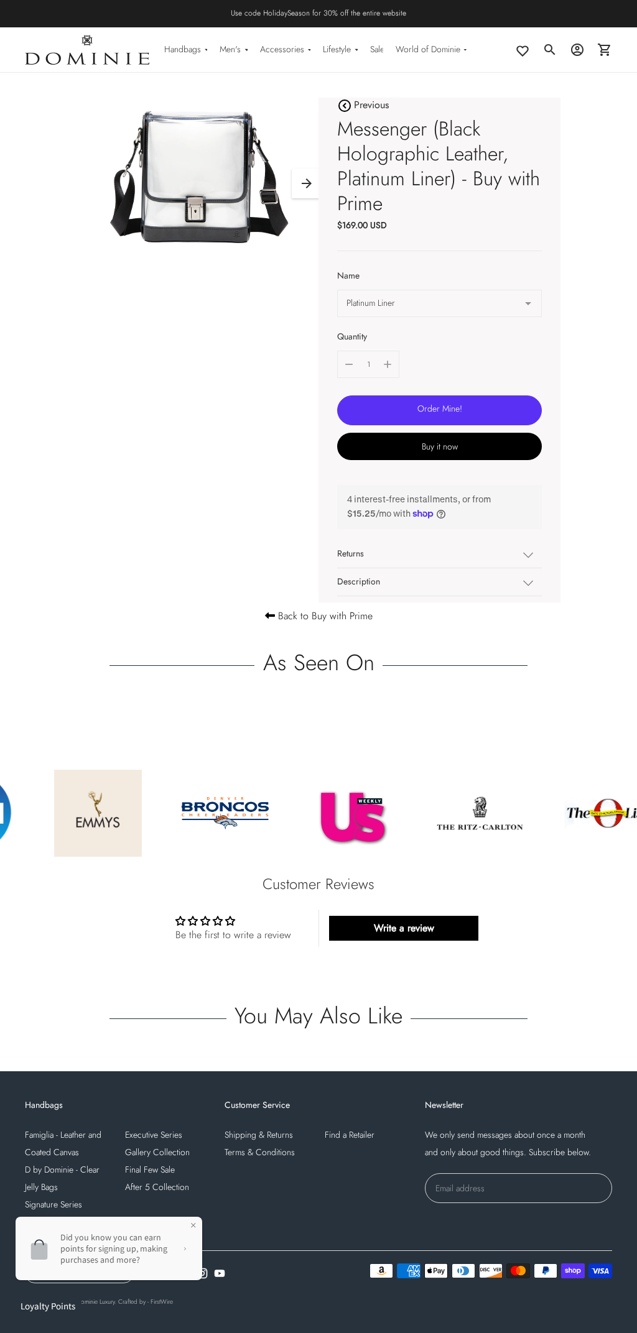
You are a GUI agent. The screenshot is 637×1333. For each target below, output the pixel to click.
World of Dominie (428, 49)
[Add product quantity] (387, 364)
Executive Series (153, 1134)
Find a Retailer (349, 1134)
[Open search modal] (550, 49)
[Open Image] (196, 177)
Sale (377, 49)
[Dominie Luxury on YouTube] (219, 1273)
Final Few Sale (150, 1169)
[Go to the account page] (577, 49)
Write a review (404, 928)
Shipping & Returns (259, 1134)
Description (358, 581)
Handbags (182, 49)
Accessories (282, 49)
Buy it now (440, 446)
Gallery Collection (157, 1152)
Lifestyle (337, 49)
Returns (350, 553)
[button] (307, 183)
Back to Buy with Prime (324, 616)
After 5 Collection (157, 1187)
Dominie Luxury (95, 1301)
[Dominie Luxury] (87, 50)
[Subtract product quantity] (349, 364)
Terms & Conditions (260, 1152)
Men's (230, 49)
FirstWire (162, 1301)
